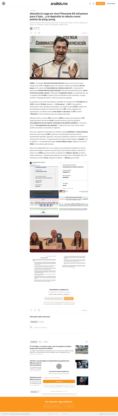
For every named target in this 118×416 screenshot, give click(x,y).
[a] (59, 236)
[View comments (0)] (35, 33)
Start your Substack (54, 414)
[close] (74, 364)
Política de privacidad (69, 386)
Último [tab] (40, 342)
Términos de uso (59, 385)
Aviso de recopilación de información (53, 386)
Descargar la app (65, 414)
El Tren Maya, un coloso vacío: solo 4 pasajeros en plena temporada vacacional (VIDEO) (50, 347)
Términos (18, 414)
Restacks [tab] (41, 322)
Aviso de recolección (25, 414)
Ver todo (33, 392)
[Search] (90, 3)
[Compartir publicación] (93, 3)
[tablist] (37, 321)
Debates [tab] (46, 342)
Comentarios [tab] (34, 322)
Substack (101, 414)
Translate (33, 10)
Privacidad (13, 414)
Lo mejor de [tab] (34, 342)
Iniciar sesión (111, 3)
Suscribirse (100, 3)
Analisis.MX (36, 27)
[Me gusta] (31, 33)
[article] (59, 351)
